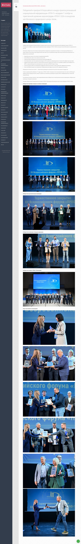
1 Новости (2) (3, 43)
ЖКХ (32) (2, 144)
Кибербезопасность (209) (5, 82)
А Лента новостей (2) (4, 45)
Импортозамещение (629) (5, 74)
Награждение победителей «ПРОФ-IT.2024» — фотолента (5, 13)
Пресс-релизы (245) (4, 112)
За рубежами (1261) (4, 137)
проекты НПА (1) (4, 114)
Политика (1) (3, 109)
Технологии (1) (3, 132)
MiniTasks (6, 5)
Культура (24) (3, 86)
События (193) (3, 127)
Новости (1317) (3, 95)
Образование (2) (4, 100)
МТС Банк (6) (3, 89)
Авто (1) (2, 52)
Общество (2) (3, 102)
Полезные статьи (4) (4, 107)
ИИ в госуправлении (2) (5, 72)
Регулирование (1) (4, 125)
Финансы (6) (3, 67)
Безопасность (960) (4, 55)
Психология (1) (3, 119)
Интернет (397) (3, 77)
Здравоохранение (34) (5, 142)
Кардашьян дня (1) (4, 79)
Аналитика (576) (3, 50)
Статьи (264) (3, 130)
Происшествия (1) (4, 116)
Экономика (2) (3, 57)
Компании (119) (3, 84)
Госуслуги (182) (3, 70)
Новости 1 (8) (3, 97)
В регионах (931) (4, 135)
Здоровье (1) (3, 139)
